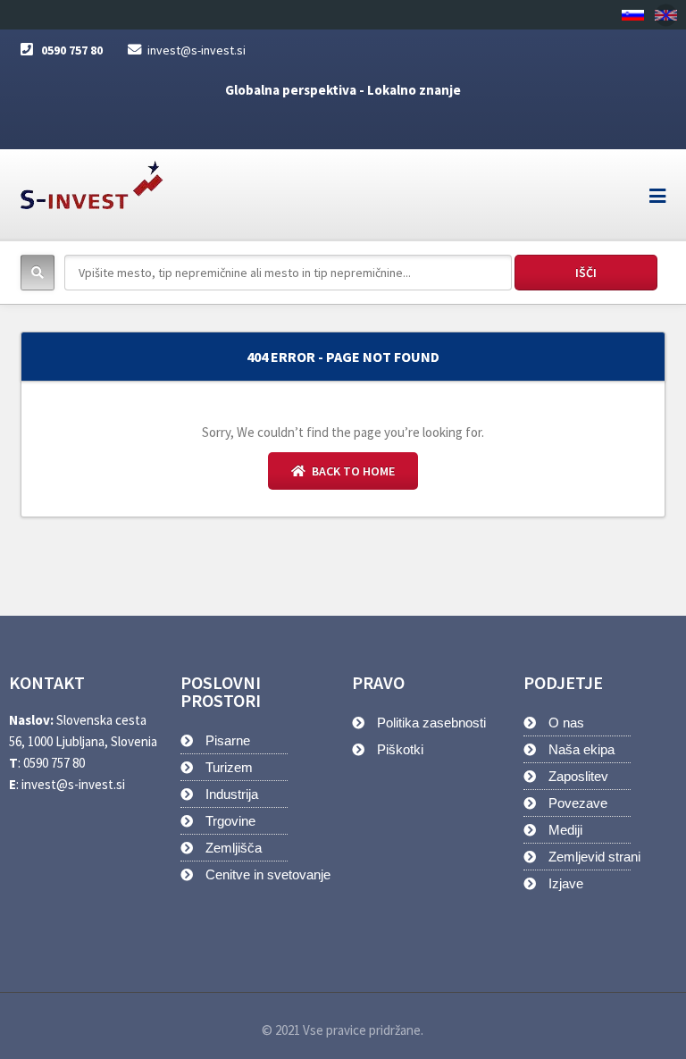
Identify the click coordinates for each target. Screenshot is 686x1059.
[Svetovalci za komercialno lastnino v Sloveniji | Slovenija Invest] (92, 179)
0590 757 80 (72, 50)
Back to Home (352, 471)
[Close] (666, 15)
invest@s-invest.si (196, 50)
